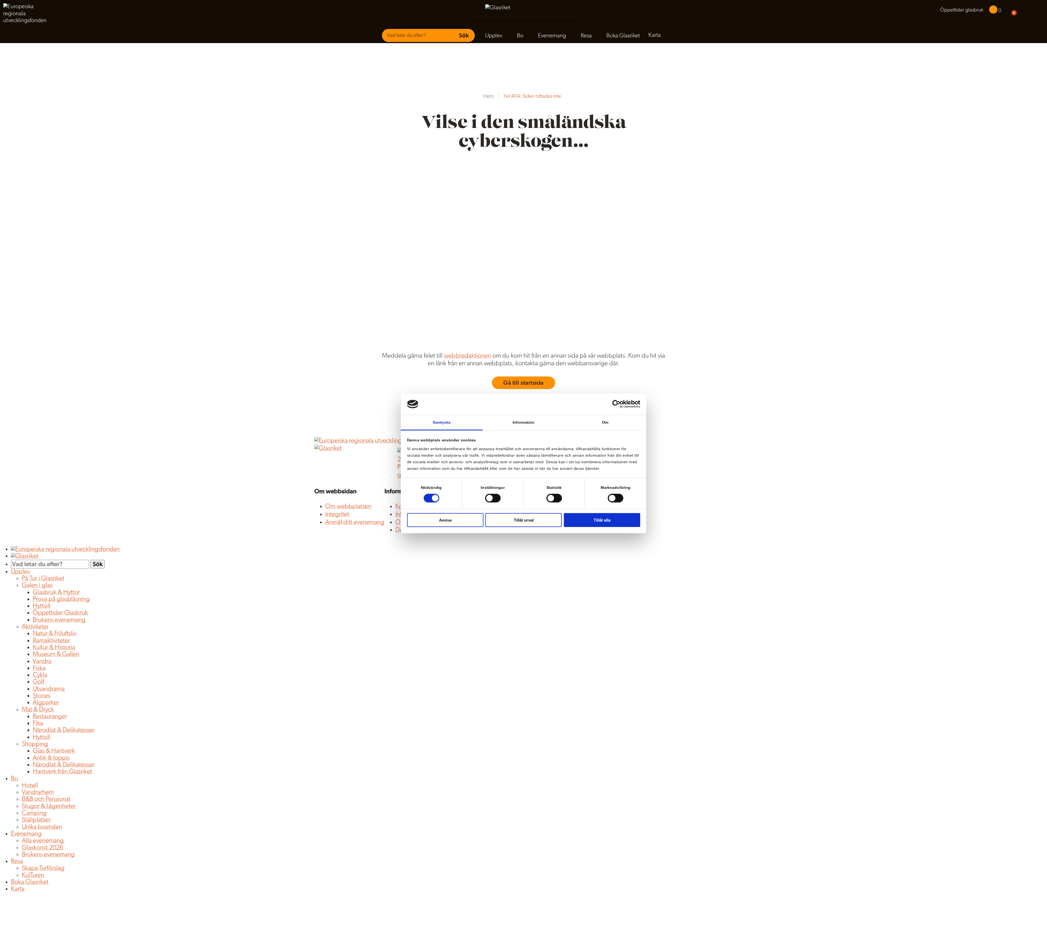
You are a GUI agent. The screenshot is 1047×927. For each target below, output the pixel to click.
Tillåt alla (602, 520)
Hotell (30, 785)
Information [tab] (523, 422)
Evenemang (552, 36)
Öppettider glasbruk (961, 10)
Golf (38, 682)
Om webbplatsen (348, 506)
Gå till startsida (523, 382)
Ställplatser (36, 820)
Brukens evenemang (59, 620)
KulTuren (33, 875)
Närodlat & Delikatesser (63, 730)
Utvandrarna (49, 689)
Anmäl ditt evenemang (354, 522)
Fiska (39, 668)
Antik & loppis (51, 758)
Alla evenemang (43, 841)
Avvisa (445, 520)
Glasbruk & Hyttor (56, 592)
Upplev (493, 36)
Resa (586, 36)
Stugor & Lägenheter (49, 806)
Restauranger (50, 716)
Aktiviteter (35, 627)
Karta (654, 35)
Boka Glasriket (623, 36)
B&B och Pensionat (46, 799)
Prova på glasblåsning (61, 599)
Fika (38, 723)
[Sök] (1035, 10)
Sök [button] (464, 35)
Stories (41, 696)
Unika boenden (42, 827)
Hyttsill (41, 606)
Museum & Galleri (56, 654)
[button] (1023, 10)
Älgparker (46, 702)
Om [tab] (605, 422)
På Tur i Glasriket (43, 578)
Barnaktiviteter (51, 641)
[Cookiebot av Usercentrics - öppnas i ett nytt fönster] (616, 404)
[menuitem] (961, 10)
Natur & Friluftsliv (54, 633)
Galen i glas (37, 585)
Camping (34, 813)
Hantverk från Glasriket (62, 771)
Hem (488, 96)
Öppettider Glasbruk (60, 613)
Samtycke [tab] (442, 422)
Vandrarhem (38, 792)
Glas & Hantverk (54, 751)
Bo (520, 36)
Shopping (35, 744)
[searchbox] (416, 35)
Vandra (42, 661)
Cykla (40, 675)
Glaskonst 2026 (42, 848)
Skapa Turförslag (43, 868)
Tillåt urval (524, 520)
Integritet (337, 514)
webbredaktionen (467, 356)
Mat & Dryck (38, 710)
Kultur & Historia (54, 647)
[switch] (493, 498)
